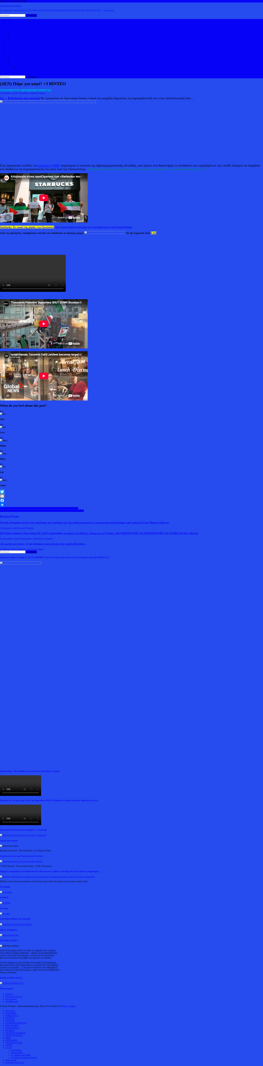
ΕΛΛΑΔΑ (10, 40)
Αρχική (8, 20)
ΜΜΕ (8, 1038)
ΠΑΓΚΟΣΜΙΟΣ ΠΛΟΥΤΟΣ (23, 47)
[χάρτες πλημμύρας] (9, 935)
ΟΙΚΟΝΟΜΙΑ (11, 45)
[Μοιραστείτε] (131, 505)
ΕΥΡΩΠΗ (15, 35)
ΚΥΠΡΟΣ (15, 30)
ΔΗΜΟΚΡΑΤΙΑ (18, 27)
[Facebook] (131, 500)
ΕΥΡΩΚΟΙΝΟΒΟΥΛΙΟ (21, 37)
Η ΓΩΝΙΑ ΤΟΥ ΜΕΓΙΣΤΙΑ (23, 59)
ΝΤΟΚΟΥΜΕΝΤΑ (14, 1035)
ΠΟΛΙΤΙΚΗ (10, 22)
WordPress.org (11, 1001)
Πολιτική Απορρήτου (14, 1062)
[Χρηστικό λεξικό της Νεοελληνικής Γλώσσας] (21, 861)
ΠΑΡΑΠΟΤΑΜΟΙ (24, 67)
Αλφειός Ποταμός (26, 528)
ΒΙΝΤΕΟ (9, 50)
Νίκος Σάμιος (40, 93)
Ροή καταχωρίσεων (13, 996)
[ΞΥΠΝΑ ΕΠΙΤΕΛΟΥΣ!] (12, 983)
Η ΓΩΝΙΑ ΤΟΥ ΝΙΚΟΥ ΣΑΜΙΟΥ (26, 62)
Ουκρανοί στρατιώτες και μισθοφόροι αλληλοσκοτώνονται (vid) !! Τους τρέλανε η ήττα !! (39, 508)
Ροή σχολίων (11, 999)
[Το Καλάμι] (6, 892)
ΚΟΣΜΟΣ (10, 25)
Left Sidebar (16, 1050)
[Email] (131, 496)
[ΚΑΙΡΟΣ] (5, 903)
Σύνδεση (9, 994)
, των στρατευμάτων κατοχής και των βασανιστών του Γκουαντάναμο (66, 227)
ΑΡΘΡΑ (9, 1045)
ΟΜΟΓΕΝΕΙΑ (17, 32)
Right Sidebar (17, 1052)
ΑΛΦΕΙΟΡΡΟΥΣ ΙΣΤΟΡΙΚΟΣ (19, 52)
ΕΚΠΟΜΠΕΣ (11, 1040)
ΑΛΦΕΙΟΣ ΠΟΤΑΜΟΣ (10, 6)
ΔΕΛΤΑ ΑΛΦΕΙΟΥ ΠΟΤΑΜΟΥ (25, 64)
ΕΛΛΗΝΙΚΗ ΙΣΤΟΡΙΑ (21, 55)
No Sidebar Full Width (21, 1055)
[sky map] (4, 914)
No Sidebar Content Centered (24, 1057)
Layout (8, 1048)
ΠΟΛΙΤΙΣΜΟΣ (18, 57)
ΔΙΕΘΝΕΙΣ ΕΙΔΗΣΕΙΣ (15, 42)
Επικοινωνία (10, 1060)
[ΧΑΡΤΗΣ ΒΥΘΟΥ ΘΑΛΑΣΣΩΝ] (16, 924)
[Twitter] (131, 492)
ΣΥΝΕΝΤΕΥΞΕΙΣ (13, 1043)
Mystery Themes (68, 1006)
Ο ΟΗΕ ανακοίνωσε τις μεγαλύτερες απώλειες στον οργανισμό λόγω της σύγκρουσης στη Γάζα (42, 511)
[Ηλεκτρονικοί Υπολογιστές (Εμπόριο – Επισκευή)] (23, 835)
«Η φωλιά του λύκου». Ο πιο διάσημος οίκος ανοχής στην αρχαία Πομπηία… (43, 543)
